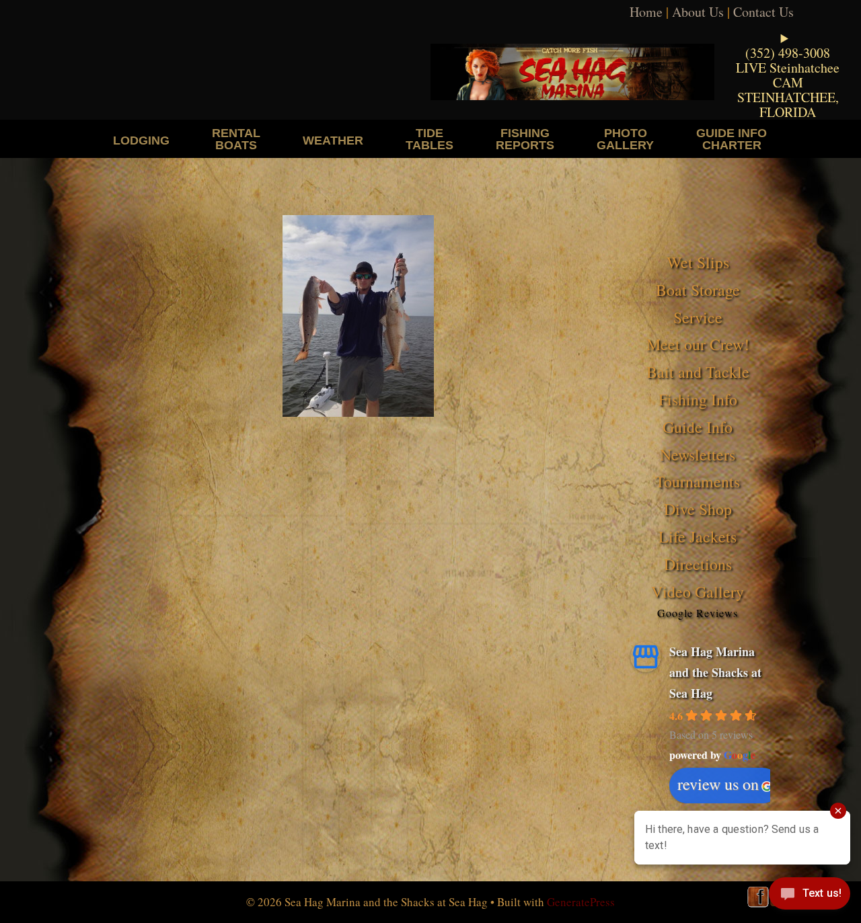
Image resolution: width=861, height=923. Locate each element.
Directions (698, 564)
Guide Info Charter (731, 138)
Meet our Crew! (697, 344)
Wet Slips (698, 262)
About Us (698, 12)
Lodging (141, 140)
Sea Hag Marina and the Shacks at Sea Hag (715, 672)
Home (646, 12)
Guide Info (698, 427)
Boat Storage (698, 289)
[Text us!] (809, 896)
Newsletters (697, 454)
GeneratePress (581, 902)
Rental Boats (236, 138)
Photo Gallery (625, 138)
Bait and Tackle (697, 372)
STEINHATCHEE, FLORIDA (788, 104)
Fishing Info (698, 399)
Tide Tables (429, 138)
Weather (333, 140)
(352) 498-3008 (787, 53)
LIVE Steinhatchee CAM (787, 74)
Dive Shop (698, 509)
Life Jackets (698, 536)
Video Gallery (697, 591)
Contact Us (763, 12)
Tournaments (697, 481)
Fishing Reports (525, 138)
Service (697, 317)
